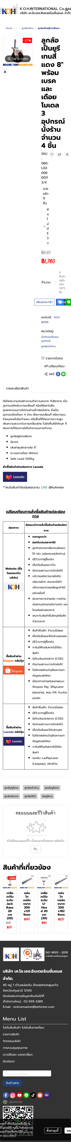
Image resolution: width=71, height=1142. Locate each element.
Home (9, 28)
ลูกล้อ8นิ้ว (30, 796)
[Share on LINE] (63, 374)
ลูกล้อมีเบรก (11, 796)
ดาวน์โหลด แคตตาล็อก (18, 1054)
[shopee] (40, 1095)
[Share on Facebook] (58, 374)
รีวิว (35, 849)
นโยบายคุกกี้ (9, 1135)
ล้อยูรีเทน (47, 796)
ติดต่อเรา (9, 1061)
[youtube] (19, 1095)
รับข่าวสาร (12, 1083)
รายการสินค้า (11, 1034)
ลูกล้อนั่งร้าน (28, 28)
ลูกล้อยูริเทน (52, 788)
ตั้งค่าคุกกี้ (53, 1130)
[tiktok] (33, 1095)
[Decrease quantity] (54, 282)
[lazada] (47, 1095)
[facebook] (6, 1095)
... (16, 28)
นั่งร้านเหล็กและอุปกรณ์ (50, 339)
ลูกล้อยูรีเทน (11, 788)
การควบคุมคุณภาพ (15, 1048)
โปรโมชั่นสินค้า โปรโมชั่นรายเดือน (23, 1027)
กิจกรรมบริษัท (12, 1041)
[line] (26, 1095)
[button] (66, 9)
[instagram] (13, 1095)
